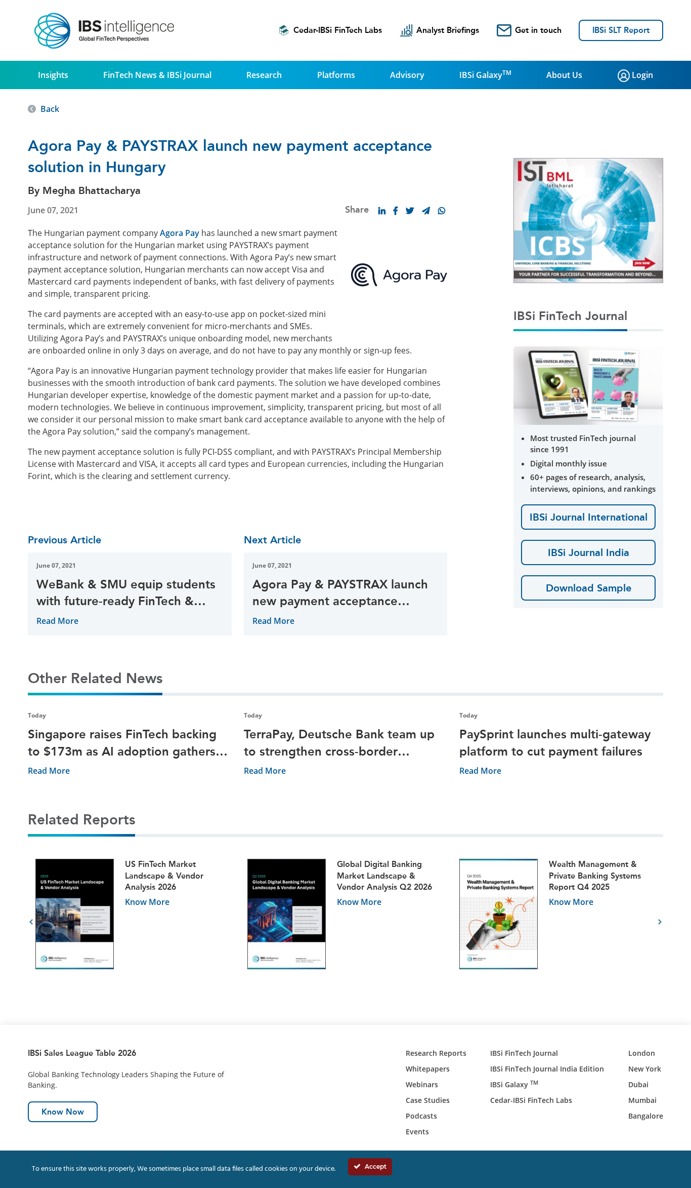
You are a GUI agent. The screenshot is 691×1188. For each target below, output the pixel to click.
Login (641, 75)
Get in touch (538, 30)
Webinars (422, 1084)
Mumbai (642, 1100)
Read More (57, 620)
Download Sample (588, 588)
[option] (134, 922)
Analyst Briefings (447, 30)
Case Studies (428, 1100)
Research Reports (436, 1053)
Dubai (638, 1084)
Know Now (62, 1112)
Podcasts (421, 1116)
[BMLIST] (588, 219)
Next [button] (660, 922)
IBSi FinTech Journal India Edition (547, 1069)
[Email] (426, 211)
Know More (147, 901)
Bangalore (645, 1116)
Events (417, 1131)
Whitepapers (428, 1069)
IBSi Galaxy (485, 74)
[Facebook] (396, 211)
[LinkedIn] (381, 211)
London (641, 1053)
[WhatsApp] (441, 211)
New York (644, 1069)
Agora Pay (179, 233)
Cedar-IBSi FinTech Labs (337, 30)
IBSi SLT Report (621, 30)
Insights (53, 75)
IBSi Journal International (588, 517)
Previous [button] (31, 922)
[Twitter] (410, 211)
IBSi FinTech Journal (524, 1053)
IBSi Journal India (588, 552)
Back (49, 108)
